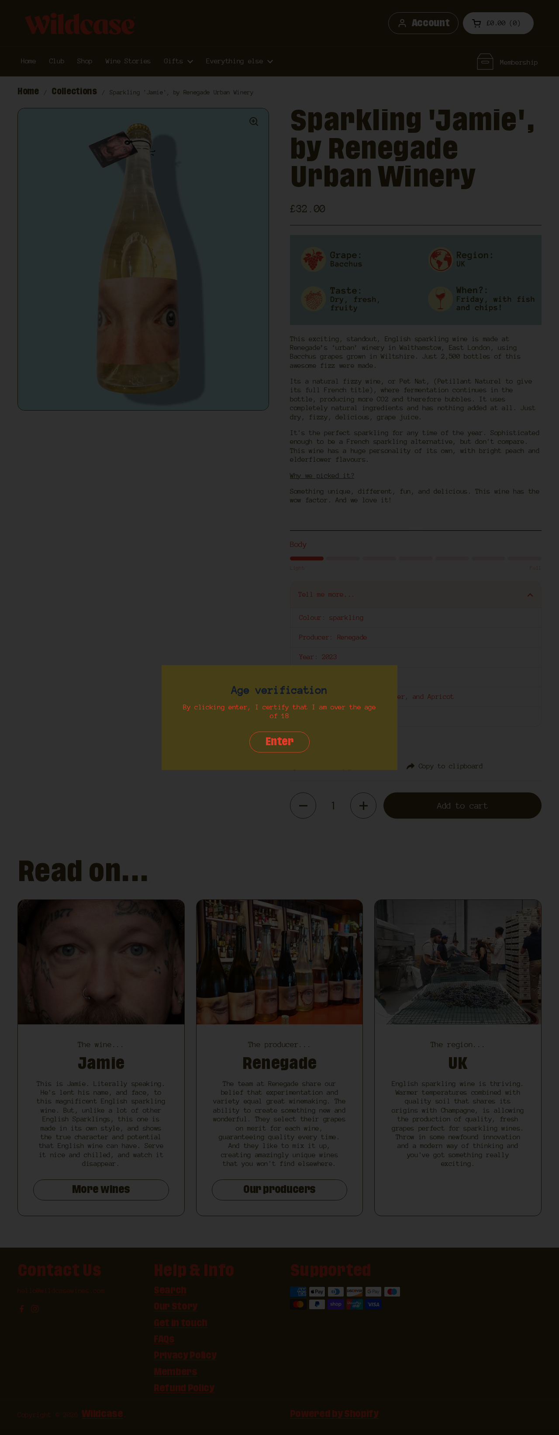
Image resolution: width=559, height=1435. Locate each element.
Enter (279, 742)
